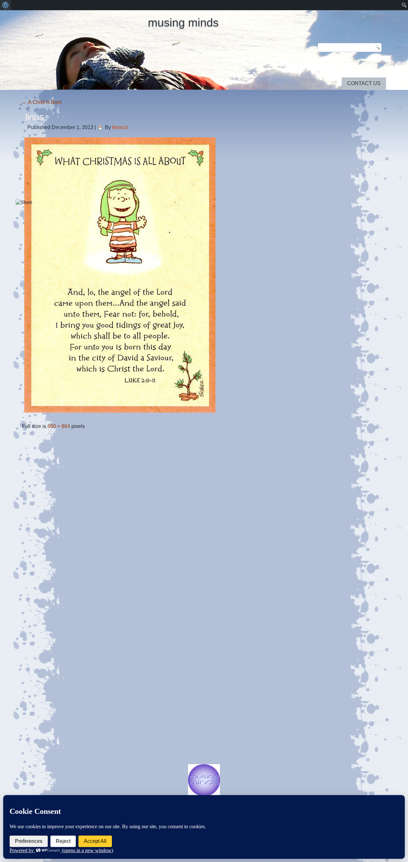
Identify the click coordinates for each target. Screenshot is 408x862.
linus (34, 117)
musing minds (183, 22)
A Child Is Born (42, 102)
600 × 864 (58, 426)
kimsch (120, 127)
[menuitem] (5, 5)
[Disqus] (204, 516)
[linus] (120, 413)
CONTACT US (364, 83)
